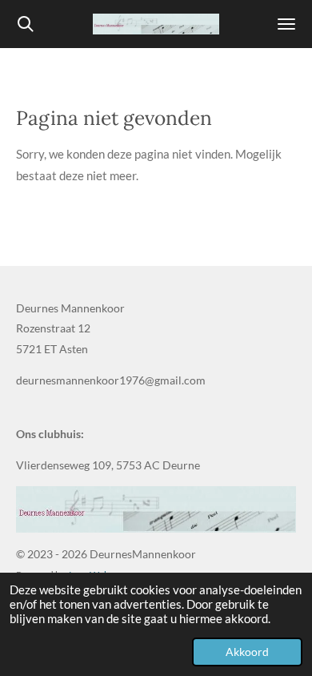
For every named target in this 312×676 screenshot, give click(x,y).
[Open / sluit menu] (286, 24)
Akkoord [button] (247, 652)
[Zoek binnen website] (25, 24)
